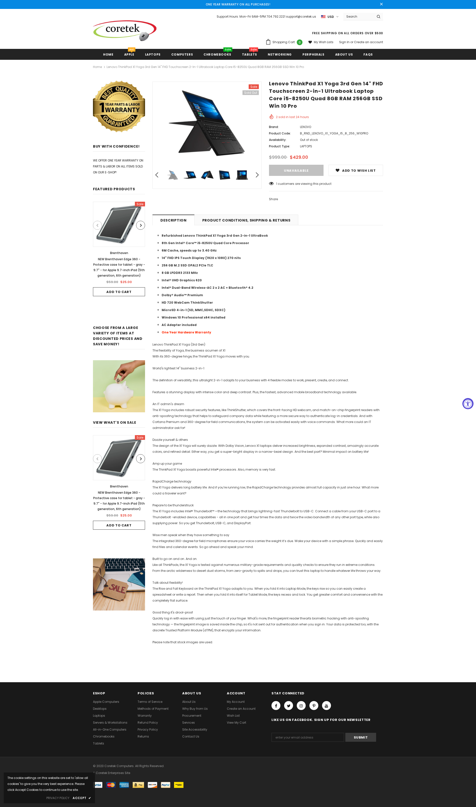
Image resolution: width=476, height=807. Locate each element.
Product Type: (279, 146)
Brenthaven (119, 253)
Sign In (344, 42)
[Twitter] (288, 705)
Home (97, 67)
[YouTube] (326, 705)
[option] (119, 249)
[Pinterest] (313, 705)
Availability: (277, 140)
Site (127, 773)
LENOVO (305, 127)
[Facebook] (275, 705)
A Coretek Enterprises (108, 773)
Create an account (368, 42)
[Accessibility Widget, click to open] (468, 403)
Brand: (274, 127)
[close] (381, 4)
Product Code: (280, 133)
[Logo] (124, 32)
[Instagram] (301, 705)
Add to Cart (118, 292)
